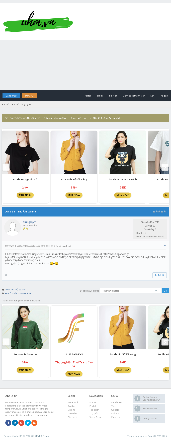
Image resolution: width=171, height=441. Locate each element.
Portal (88, 95)
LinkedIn (115, 413)
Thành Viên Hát (78, 117)
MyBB (19, 435)
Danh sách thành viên (134, 95)
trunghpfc (29, 222)
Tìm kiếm (113, 95)
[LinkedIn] (15, 422)
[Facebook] (8, 422)
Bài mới (6, 104)
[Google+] (21, 422)
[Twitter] (28, 422)
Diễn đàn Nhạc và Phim (55, 117)
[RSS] (34, 422)
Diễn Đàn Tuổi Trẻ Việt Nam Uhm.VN (22, 117)
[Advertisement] (85, 65)
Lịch (152, 95)
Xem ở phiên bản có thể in (18, 293)
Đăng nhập (11, 95)
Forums (100, 95)
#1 (165, 245)
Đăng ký (29, 95)
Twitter (115, 406)
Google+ (116, 409)
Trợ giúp (164, 95)
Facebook (116, 402)
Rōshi (151, 435)
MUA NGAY (25, 195)
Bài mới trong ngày (21, 104)
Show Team (95, 417)
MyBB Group (42, 435)
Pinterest (116, 417)
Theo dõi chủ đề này (15, 289)
